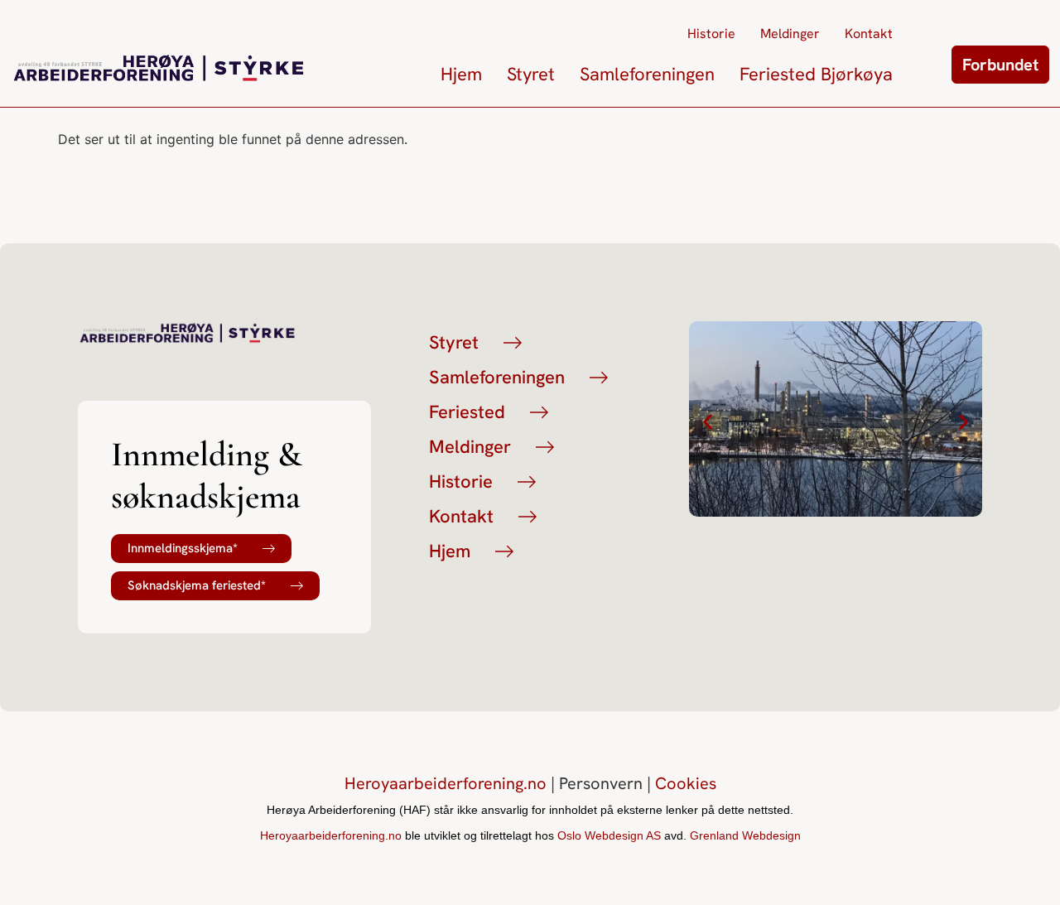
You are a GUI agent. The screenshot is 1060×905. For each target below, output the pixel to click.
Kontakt (869, 33)
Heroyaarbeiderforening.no (445, 783)
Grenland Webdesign (745, 835)
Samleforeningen (647, 74)
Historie (711, 33)
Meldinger (790, 33)
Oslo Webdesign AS (609, 835)
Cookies (685, 783)
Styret (531, 74)
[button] (707, 421)
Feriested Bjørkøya (816, 74)
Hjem (461, 74)
